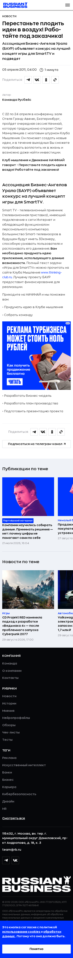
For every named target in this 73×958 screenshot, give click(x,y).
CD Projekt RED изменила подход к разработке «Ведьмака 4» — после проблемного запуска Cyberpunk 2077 (22, 626)
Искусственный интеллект (24, 765)
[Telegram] (6, 860)
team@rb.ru (11, 849)
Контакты (10, 677)
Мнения (8, 710)
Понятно (36, 949)
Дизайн (8, 801)
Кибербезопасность (19, 794)
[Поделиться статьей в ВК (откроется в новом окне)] (37, 80)
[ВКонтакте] (15, 860)
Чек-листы (11, 732)
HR (4, 808)
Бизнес (8, 779)
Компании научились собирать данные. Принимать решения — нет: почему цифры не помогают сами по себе (27, 531)
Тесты (7, 739)
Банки (7, 772)
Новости (9, 16)
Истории (9, 703)
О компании (12, 670)
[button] (67, 5)
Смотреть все (13, 818)
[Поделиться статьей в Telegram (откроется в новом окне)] (28, 80)
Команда (9, 663)
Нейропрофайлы (16, 717)
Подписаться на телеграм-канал (35, 444)
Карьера (9, 787)
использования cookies (21, 931)
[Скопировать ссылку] (55, 80)
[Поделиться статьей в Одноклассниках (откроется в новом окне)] (46, 80)
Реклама (9, 757)
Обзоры (9, 725)
